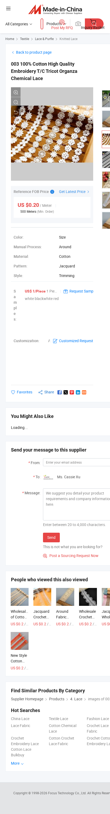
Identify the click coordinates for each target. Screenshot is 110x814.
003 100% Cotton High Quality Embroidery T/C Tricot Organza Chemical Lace (44, 71)
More (15, 763)
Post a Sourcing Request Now (71, 555)
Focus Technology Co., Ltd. (67, 793)
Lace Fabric (20, 725)
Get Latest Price (72, 191)
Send (51, 537)
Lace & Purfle (44, 39)
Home (9, 39)
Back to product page (34, 52)
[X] (66, 392)
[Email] (84, 392)
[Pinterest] (72, 392)
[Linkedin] (78, 392)
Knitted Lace (68, 39)
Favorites (24, 391)
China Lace (20, 718)
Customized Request (76, 340)
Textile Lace (58, 718)
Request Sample (82, 291)
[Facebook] (59, 392)
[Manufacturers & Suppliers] (55, 9)
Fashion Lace (98, 718)
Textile (24, 39)
